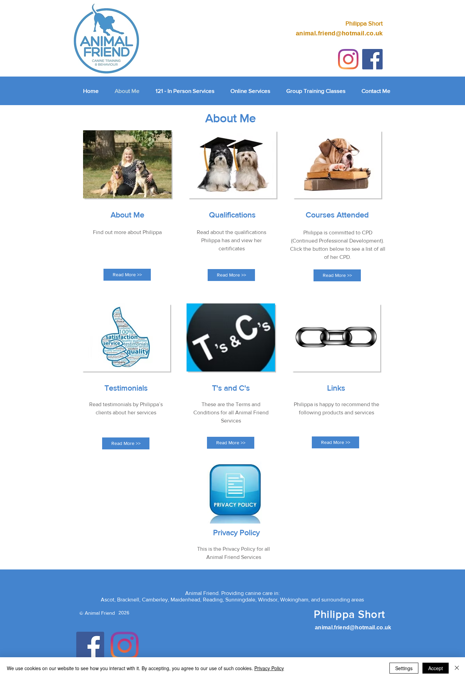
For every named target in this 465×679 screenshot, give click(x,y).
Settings (404, 668)
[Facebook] (90, 646)
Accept (435, 668)
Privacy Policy (269, 668)
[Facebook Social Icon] (372, 59)
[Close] (457, 668)
